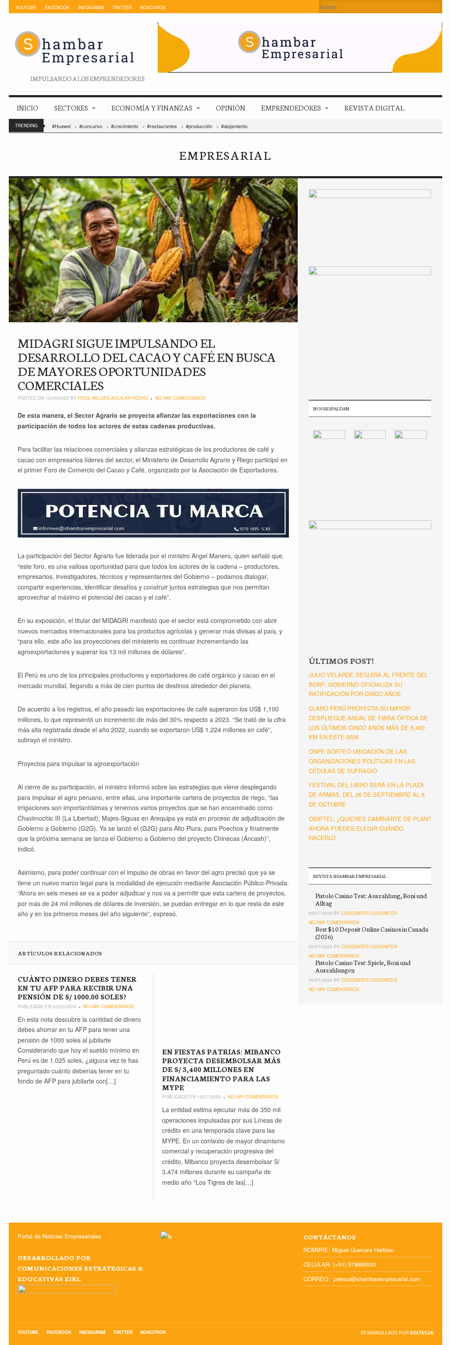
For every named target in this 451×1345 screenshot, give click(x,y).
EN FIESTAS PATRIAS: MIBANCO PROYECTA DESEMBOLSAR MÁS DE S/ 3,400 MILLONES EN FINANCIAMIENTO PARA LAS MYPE (221, 1069)
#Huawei (61, 125)
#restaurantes (162, 125)
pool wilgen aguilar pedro (113, 398)
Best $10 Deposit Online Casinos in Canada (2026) (371, 933)
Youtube (26, 7)
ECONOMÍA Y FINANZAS (151, 107)
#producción (199, 125)
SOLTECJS (421, 1333)
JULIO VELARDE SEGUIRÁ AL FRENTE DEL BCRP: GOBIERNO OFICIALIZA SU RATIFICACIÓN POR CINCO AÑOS (368, 684)
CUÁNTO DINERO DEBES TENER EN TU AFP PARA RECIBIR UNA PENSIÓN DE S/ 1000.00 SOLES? (77, 987)
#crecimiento (124, 125)
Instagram (91, 7)
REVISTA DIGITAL (374, 107)
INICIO (27, 107)
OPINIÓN (230, 107)
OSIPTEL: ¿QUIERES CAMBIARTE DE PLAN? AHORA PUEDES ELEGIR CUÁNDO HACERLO (370, 828)
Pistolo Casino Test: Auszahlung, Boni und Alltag (371, 899)
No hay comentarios (180, 398)
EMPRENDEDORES (291, 107)
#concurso (90, 125)
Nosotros (153, 7)
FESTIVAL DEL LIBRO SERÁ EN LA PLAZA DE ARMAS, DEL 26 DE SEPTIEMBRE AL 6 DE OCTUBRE (367, 794)
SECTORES (71, 107)
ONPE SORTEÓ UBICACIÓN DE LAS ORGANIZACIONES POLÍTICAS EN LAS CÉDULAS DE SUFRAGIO (362, 761)
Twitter (122, 7)
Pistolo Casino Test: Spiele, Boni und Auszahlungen (362, 966)
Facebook (57, 7)
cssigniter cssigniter (369, 913)
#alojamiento (234, 125)
